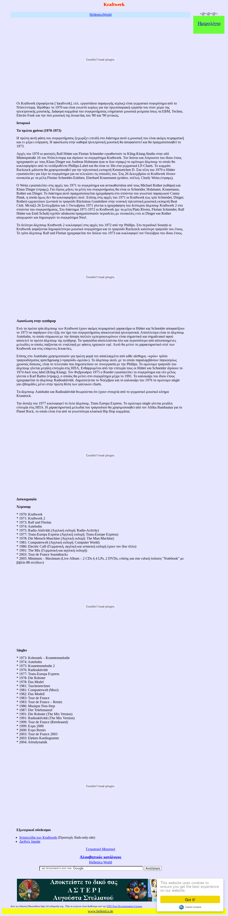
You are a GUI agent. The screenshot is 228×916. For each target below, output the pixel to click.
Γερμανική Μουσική (100, 849)
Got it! (190, 899)
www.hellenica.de (100, 911)
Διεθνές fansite (29, 841)
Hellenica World (100, 862)
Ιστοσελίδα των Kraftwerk (38, 837)
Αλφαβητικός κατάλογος (100, 857)
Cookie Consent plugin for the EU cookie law (190, 907)
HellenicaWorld (101, 14)
